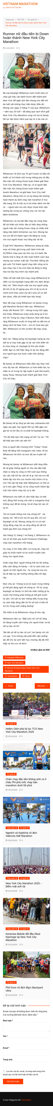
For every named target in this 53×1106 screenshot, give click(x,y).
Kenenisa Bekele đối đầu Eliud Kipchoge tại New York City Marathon (23, 936)
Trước (10, 686)
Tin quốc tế (11, 724)
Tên (5, 1036)
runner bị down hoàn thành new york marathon (22, 669)
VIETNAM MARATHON (20, 4)
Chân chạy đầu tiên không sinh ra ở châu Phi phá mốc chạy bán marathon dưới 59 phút (26, 782)
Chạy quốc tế (12, 828)
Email (6, 1048)
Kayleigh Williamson (15, 657)
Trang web (7, 1059)
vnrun (27, 676)
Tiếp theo (41, 686)
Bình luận (8, 1020)
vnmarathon (12, 676)
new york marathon (15, 663)
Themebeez (26, 1100)
